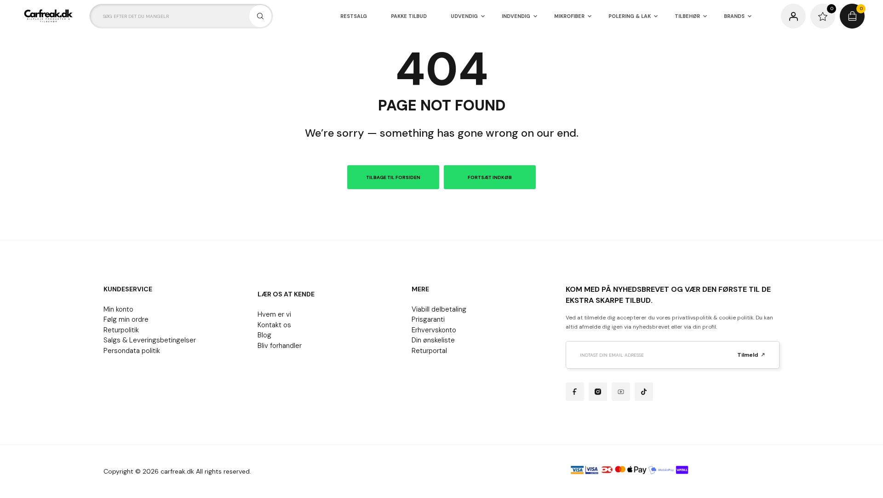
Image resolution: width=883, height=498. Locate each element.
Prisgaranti (428, 319)
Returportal (429, 350)
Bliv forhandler (280, 345)
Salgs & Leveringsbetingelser (149, 340)
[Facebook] (575, 391)
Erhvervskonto (434, 330)
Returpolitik (121, 330)
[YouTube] (621, 391)
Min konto (118, 309)
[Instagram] (598, 391)
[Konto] (793, 16)
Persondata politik (131, 350)
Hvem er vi (274, 314)
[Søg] (260, 16)
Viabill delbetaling (439, 309)
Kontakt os (274, 325)
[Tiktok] (644, 391)
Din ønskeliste (433, 340)
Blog (264, 335)
